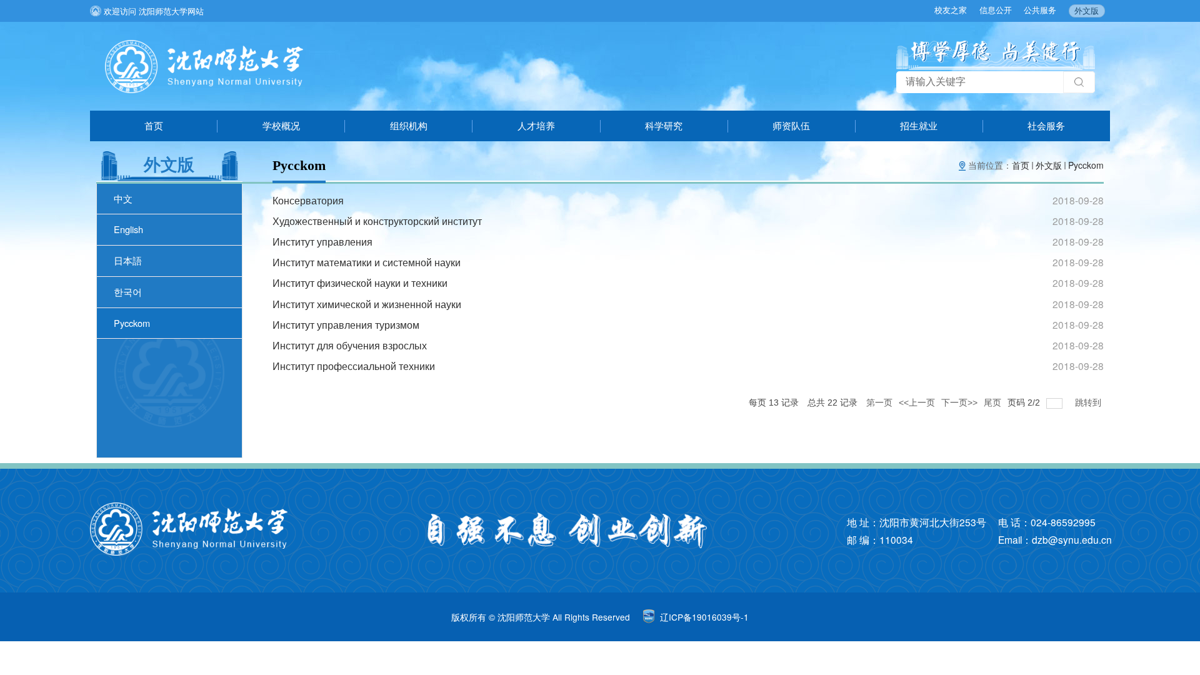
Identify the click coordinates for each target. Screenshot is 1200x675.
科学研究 (663, 125)
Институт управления (322, 241)
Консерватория (308, 200)
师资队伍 (791, 125)
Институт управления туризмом (345, 324)
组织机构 (409, 125)
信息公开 (995, 10)
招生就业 (919, 125)
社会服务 (1046, 125)
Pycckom (1086, 165)
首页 (153, 125)
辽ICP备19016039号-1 (704, 617)
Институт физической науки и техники (360, 282)
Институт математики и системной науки (366, 262)
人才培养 (536, 125)
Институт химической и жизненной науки (366, 304)
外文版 (1086, 10)
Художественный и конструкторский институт (377, 221)
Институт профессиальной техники (353, 365)
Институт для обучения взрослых (349, 345)
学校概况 (281, 125)
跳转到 (1089, 403)
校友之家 (950, 10)
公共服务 (1040, 10)
